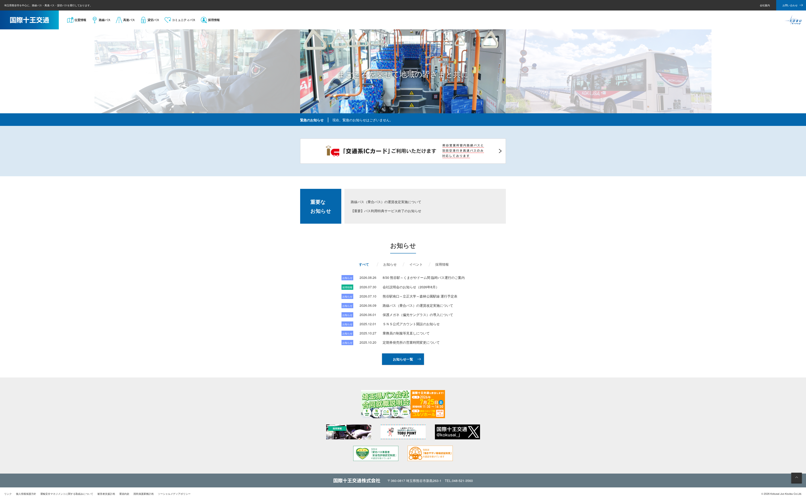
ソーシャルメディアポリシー (174, 493)
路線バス (105, 20)
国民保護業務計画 (143, 493)
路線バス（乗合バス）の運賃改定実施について (386, 201)
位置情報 (80, 20)
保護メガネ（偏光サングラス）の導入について (418, 314)
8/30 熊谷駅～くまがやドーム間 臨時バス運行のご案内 (424, 277)
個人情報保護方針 (26, 493)
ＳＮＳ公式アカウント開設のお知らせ (411, 323)
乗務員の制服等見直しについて (406, 333)
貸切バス (153, 20)
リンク (8, 493)
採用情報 (214, 20)
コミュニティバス (183, 20)
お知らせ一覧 (403, 359)
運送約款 (124, 493)
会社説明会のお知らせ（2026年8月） (411, 287)
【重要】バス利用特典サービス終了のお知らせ (386, 210)
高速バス (129, 20)
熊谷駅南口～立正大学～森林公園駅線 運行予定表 (420, 296)
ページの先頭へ (796, 478)
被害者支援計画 (106, 493)
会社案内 (765, 5)
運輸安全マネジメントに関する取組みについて (66, 493)
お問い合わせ (790, 5)
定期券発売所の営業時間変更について (411, 342)
